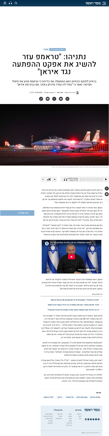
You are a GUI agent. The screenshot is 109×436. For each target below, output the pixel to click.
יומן (80, 418)
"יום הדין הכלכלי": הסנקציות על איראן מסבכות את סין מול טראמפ (75, 300)
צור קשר (59, 414)
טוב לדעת (69, 425)
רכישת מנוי (59, 418)
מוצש (70, 416)
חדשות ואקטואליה (57, 49)
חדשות (79, 414)
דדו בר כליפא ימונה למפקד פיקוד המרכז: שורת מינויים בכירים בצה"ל (73, 310)
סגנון (70, 421)
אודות (60, 416)
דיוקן (70, 414)
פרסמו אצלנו (49, 414)
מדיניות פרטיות (48, 416)
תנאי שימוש (49, 418)
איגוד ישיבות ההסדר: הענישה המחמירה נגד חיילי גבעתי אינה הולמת (73, 305)
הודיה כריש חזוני (70, 92)
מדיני (46, 49)
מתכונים (69, 423)
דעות (79, 416)
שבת (70, 418)
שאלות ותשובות (50, 422)
